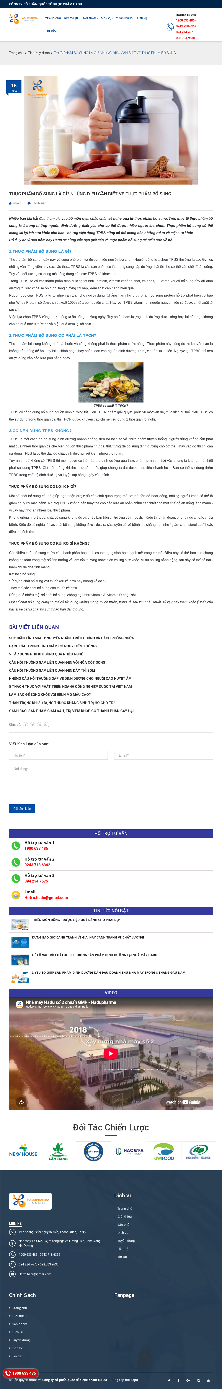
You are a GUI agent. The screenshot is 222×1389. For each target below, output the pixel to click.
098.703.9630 (185, 38)
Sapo (134, 1380)
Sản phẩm (89, 18)
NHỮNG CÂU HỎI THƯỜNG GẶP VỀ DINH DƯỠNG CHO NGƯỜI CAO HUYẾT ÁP (70, 678)
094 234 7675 (36, 881)
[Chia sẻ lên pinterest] (39, 724)
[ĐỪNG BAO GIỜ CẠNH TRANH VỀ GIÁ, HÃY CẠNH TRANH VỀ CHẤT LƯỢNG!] (20, 942)
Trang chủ (53, 18)
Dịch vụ (106, 18)
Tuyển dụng (124, 18)
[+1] (46, 724)
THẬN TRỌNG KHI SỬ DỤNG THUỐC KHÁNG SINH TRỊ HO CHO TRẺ (62, 703)
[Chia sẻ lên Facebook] (25, 724)
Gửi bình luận (22, 808)
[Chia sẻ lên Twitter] (32, 724)
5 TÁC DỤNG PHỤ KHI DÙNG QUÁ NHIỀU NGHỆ (46, 654)
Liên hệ (142, 18)
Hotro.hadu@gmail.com (46, 897)
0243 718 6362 (186, 26)
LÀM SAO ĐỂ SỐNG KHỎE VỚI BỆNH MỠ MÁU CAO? (50, 695)
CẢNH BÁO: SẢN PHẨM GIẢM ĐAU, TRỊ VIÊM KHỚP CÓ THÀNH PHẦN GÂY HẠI (71, 711)
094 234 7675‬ (185, 32)
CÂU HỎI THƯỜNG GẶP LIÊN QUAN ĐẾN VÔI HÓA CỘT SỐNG (57, 662)
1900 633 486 (185, 20)
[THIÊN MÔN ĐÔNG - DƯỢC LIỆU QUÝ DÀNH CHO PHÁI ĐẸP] (20, 924)
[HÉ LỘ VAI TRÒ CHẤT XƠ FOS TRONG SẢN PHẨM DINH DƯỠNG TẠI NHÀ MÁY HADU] (20, 960)
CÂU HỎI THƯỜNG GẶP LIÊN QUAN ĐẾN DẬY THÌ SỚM (52, 670)
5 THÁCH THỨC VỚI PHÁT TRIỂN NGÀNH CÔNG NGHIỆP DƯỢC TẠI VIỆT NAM (70, 687)
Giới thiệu (71, 18)
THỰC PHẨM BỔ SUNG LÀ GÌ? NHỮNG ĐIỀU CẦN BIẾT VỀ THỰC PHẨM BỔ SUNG (90, 193)
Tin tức (51, 30)
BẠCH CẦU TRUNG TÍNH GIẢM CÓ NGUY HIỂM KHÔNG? (53, 646)
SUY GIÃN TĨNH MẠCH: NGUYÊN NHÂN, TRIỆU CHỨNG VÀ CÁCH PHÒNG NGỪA (71, 638)
